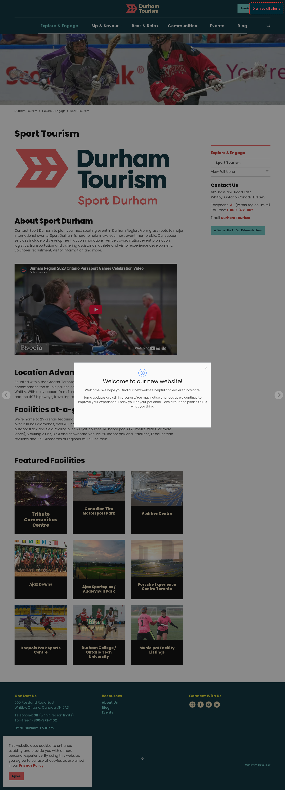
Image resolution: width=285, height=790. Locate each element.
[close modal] (206, 367)
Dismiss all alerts (266, 8)
